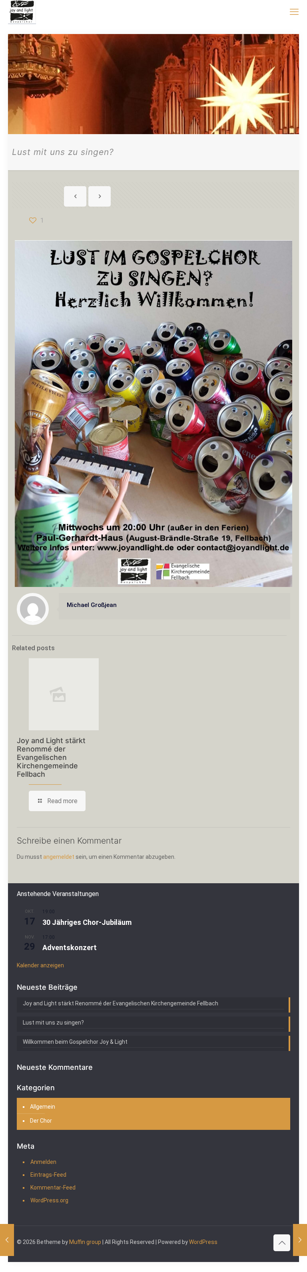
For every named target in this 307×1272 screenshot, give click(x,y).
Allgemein (42, 1106)
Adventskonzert (69, 947)
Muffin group (85, 1242)
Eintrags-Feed (48, 1175)
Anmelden (43, 1162)
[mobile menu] (294, 12)
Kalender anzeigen (40, 965)
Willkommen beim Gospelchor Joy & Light (75, 1042)
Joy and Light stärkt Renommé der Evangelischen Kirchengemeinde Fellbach (51, 757)
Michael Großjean (92, 605)
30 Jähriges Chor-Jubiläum (87, 922)
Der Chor (41, 1120)
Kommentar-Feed (53, 1187)
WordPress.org (49, 1200)
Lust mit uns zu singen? (53, 1022)
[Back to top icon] (281, 1242)
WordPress (203, 1242)
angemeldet (58, 857)
